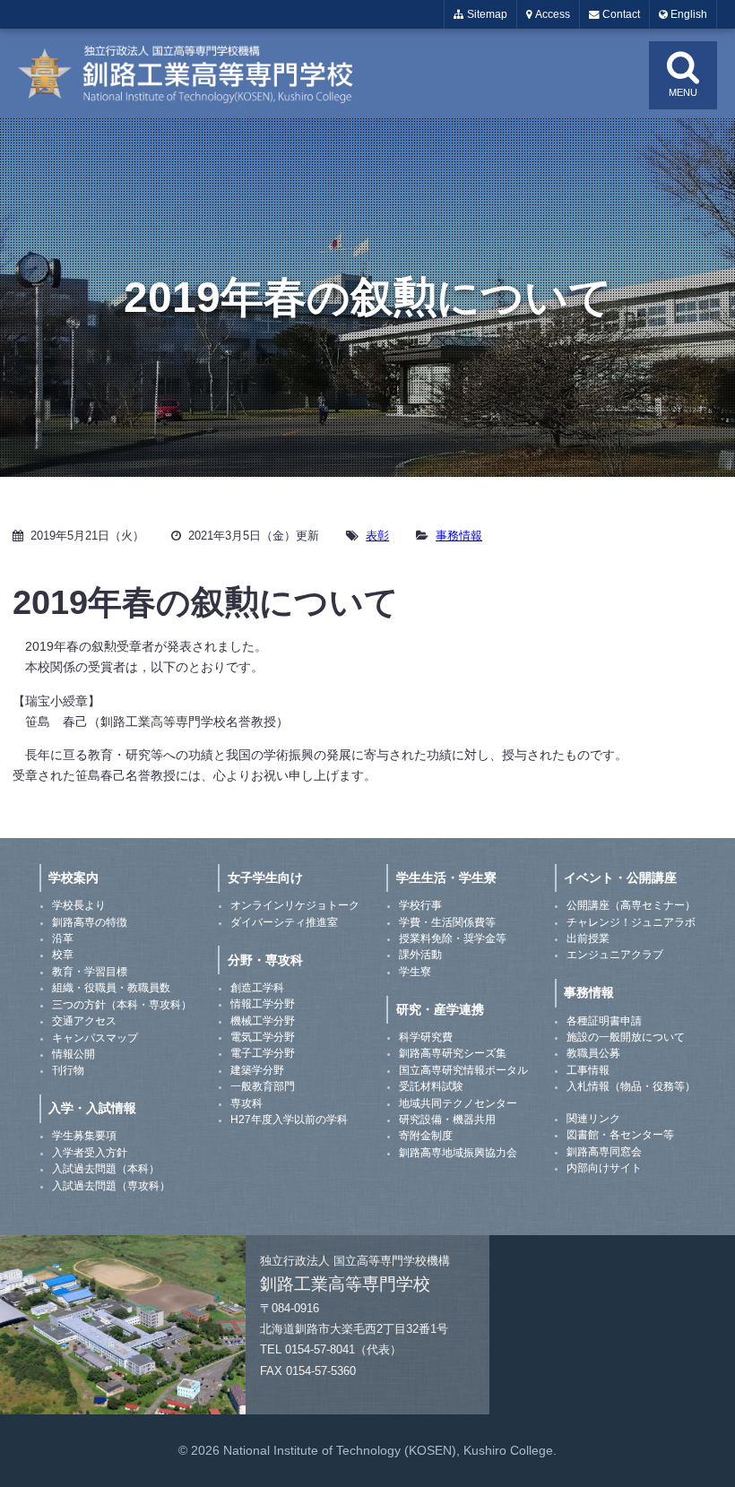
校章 (63, 954)
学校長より (79, 905)
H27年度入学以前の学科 (289, 1119)
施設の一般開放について (625, 1037)
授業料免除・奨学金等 (452, 938)
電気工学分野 (262, 1037)
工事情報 (588, 1070)
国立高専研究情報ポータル (463, 1070)
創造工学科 (257, 987)
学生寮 (415, 971)
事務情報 (459, 535)
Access (551, 14)
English (687, 14)
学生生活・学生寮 (446, 877)
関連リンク (593, 1118)
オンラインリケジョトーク (294, 905)
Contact (620, 14)
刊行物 (68, 1070)
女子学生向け (265, 877)
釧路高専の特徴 (89, 922)
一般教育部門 (262, 1086)
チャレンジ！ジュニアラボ (631, 922)
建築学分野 (257, 1070)
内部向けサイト (604, 1168)
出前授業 (588, 938)
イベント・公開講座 (620, 877)
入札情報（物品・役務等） (631, 1086)
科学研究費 (426, 1037)
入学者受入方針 (89, 1152)
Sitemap (485, 14)
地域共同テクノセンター (458, 1103)
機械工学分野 (262, 1021)
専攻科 (246, 1103)
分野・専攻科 (265, 960)
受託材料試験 (431, 1086)
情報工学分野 (262, 1004)
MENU (683, 92)
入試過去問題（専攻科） (111, 1185)
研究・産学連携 (440, 1009)
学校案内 (73, 877)
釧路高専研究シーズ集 (452, 1053)
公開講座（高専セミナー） (631, 905)
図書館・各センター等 (620, 1134)
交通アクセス (84, 1021)
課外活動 (420, 954)
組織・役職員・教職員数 (111, 987)
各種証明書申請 (604, 1021)
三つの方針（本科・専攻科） (122, 1004)
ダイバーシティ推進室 (284, 922)
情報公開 (73, 1054)
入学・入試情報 (92, 1108)
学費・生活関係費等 (447, 922)
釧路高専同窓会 (604, 1151)
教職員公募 (593, 1053)
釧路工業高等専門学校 (197, 73)
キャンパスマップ (95, 1038)
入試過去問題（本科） (106, 1168)
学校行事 (420, 905)
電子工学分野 (262, 1053)
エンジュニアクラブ (614, 954)
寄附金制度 (426, 1135)
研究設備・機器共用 (447, 1119)
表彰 (377, 535)
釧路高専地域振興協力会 (458, 1152)
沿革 (63, 938)
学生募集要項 (84, 1135)
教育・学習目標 (89, 971)
